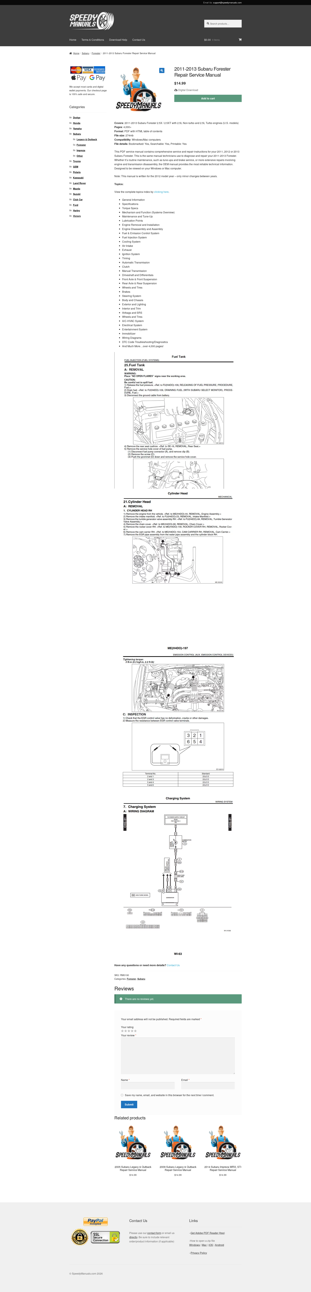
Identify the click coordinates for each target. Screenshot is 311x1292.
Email (185, 1080)
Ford (75, 205)
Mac (204, 1245)
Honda (76, 123)
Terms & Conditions (92, 40)
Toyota (77, 161)
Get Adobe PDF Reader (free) (208, 1233)
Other (80, 155)
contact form (154, 1233)
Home (72, 40)
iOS (211, 1245)
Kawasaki (78, 177)
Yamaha (77, 128)
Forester (96, 53)
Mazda (76, 188)
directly (133, 1237)
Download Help (118, 40)
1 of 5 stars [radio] (122, 1031)
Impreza (81, 150)
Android (219, 1245)
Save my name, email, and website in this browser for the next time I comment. (169, 1095)
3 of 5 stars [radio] (128, 1031)
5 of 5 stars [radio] (135, 1031)
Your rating (127, 1027)
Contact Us (138, 40)
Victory (77, 216)
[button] (161, 70)
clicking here (161, 192)
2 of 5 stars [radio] (125, 1031)
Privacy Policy (199, 1253)
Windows (194, 1245)
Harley (76, 210)
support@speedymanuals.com (227, 2)
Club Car (78, 199)
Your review (128, 1035)
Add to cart (208, 98)
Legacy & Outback (87, 139)
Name (125, 1080)
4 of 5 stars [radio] (132, 1031)
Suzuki (77, 194)
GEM (75, 166)
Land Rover (79, 183)
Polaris (77, 172)
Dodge (76, 117)
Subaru (85, 53)
